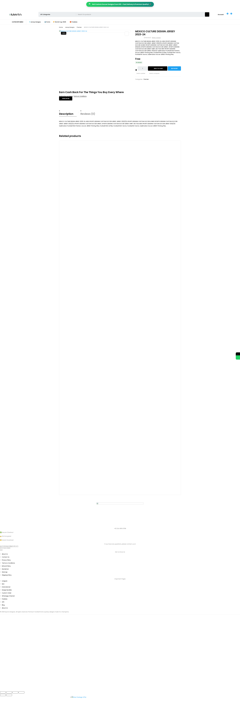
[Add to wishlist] (140, 73)
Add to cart (158, 68)
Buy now (174, 68)
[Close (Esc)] (21, 692)
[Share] (15, 692)
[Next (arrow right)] (9, 695)
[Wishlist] (226, 14)
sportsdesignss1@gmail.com (9, 546)
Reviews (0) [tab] (87, 113)
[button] (127, 34)
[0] (230, 14)
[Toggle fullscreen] (9, 692)
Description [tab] (66, 113)
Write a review (156, 37)
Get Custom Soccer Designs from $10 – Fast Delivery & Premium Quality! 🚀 (121, 4)
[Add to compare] (153, 73)
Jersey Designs (69, 27)
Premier (79, 27)
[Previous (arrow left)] (3, 695)
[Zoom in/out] (3, 692)
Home (61, 27)
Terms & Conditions (80, 96)
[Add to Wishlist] (136, 70)
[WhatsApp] (238, 357)
